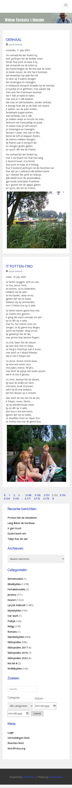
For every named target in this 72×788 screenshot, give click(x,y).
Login (11, 732)
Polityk (11, 621)
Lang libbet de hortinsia (21, 523)
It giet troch (14, 528)
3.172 (37, 498)
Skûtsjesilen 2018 (18, 652)
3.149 (28, 495)
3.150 (38, 495)
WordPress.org (16, 748)
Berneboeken (15, 578)
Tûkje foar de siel (17, 538)
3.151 (47, 495)
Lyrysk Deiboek (15, 44)
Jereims (12, 594)
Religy (11, 626)
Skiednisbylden (16, 637)
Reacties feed (16, 743)
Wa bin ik (13, 663)
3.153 (62, 495)
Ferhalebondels (16, 589)
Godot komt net (17, 533)
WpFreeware (56, 777)
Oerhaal (14, 40)
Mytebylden (14, 610)
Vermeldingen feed (18, 737)
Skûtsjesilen (14, 642)
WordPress (29, 777)
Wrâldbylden (15, 668)
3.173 (46, 498)
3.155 (16, 498)
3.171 (28, 498)
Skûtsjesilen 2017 (18, 647)
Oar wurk (13, 615)
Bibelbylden (14, 584)
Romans (12, 631)
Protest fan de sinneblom (22, 517)
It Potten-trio (19, 266)
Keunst (12, 600)
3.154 (7, 498)
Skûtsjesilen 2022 (18, 658)
